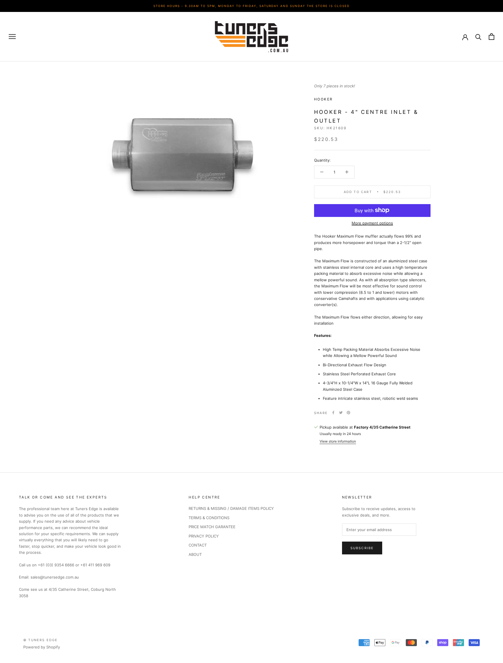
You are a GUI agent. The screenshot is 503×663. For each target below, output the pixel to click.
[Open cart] (491, 36)
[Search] (478, 36)
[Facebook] (333, 412)
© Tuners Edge (40, 640)
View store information (338, 441)
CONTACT (198, 545)
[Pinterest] (348, 412)
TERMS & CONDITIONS (209, 517)
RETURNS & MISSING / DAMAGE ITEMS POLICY (231, 508)
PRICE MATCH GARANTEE (212, 526)
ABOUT (195, 554)
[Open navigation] (12, 36)
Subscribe (362, 548)
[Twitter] (341, 412)
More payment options (372, 222)
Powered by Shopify (41, 647)
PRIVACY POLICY (204, 536)
